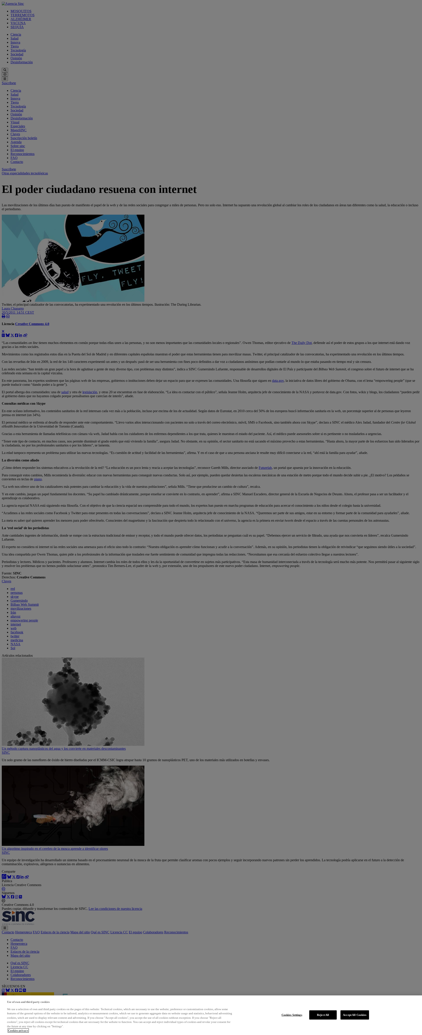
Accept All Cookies (354, 1015)
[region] (211, 1015)
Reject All (323, 1015)
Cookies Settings (292, 1015)
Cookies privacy (18, 1030)
